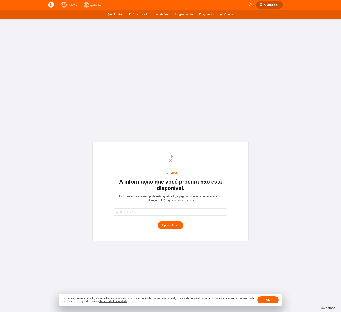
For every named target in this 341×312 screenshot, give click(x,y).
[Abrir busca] (250, 4)
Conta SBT (272, 4)
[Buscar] (117, 212)
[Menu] (289, 5)
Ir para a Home (170, 225)
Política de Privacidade (113, 301)
